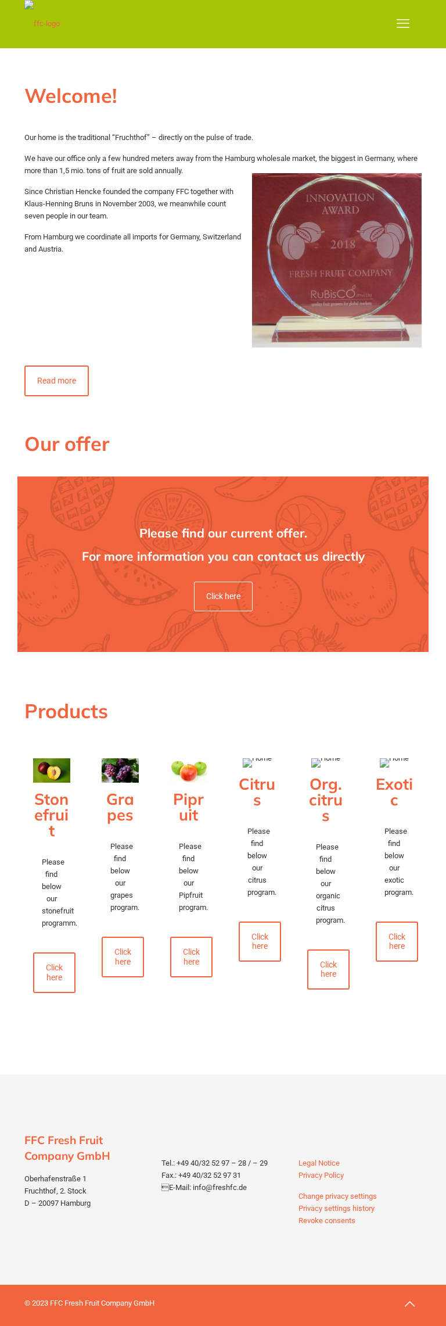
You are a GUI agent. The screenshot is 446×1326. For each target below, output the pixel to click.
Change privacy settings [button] (337, 1196)
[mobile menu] (403, 24)
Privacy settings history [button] (336, 1208)
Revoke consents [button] (326, 1220)
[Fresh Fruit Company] (42, 24)
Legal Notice (319, 1163)
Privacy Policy (321, 1175)
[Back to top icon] (409, 1304)
